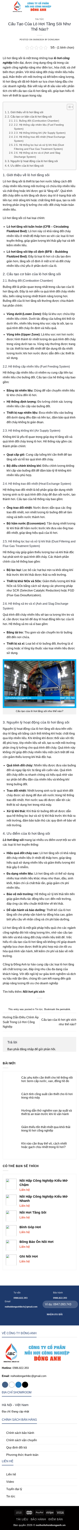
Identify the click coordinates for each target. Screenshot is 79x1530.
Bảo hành (38, 1519)
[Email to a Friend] (41, 1004)
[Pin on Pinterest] (46, 1004)
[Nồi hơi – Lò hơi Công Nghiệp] (34, 6)
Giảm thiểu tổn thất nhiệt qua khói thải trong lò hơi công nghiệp (45, 1128)
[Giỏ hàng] (74, 6)
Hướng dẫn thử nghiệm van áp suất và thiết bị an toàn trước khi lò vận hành (46, 1112)
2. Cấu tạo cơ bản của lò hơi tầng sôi (30, 116)
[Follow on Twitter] (18, 1385)
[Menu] (5, 6)
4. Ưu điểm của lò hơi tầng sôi (26, 165)
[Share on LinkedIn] (50, 1004)
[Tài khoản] (68, 6)
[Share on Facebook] (32, 1004)
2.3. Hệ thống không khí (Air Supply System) (40, 132)
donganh (53, 39)
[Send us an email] (25, 1385)
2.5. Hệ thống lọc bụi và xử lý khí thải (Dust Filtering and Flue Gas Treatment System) (39, 147)
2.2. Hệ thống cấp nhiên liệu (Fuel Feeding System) (39, 126)
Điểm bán (56, 1519)
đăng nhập (27, 1049)
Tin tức (39, 19)
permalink (65, 1009)
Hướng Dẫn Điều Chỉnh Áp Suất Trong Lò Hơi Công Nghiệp (21, 1022)
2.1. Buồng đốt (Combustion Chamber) (36, 120)
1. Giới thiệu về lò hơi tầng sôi (25, 112)
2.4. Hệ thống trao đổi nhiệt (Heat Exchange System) (39, 139)
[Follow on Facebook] (5, 1385)
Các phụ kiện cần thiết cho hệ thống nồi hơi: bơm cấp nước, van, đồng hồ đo (47, 1079)
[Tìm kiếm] (62, 6)
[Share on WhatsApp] (28, 1004)
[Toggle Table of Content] (68, 107)
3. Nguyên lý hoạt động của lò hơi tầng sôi (33, 161)
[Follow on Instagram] (12, 1385)
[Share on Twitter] (37, 1004)
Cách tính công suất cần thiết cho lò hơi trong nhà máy (47, 1096)
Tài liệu (22, 1519)
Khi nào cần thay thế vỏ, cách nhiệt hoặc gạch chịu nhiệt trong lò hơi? (44, 1145)
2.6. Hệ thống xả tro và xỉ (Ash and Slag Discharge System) (37, 154)
